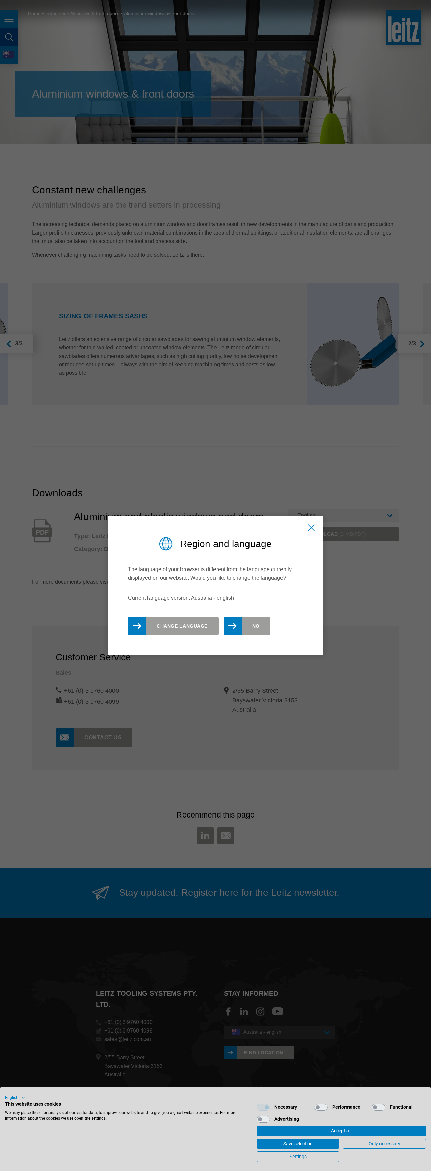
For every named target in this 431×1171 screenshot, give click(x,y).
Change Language (182, 626)
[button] (15, 1097)
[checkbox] (263, 1107)
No (256, 626)
